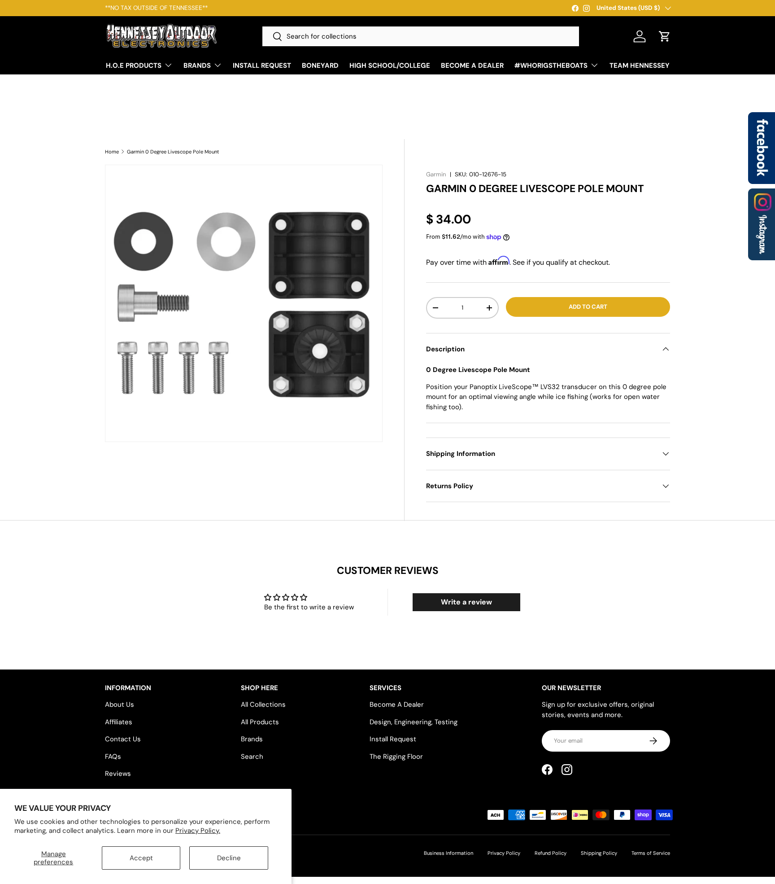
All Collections (263, 704)
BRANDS (197, 65)
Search (252, 756)
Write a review (466, 602)
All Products (260, 722)
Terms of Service (650, 853)
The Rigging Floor (396, 756)
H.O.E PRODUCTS (133, 65)
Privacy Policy (504, 853)
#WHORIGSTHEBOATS (551, 65)
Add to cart (588, 307)
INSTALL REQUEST (262, 65)
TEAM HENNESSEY (640, 65)
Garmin (436, 174)
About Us (119, 704)
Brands (252, 739)
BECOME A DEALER (472, 65)
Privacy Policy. (197, 830)
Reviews (118, 773)
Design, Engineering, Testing (413, 722)
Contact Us (123, 739)
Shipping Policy (599, 853)
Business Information (448, 853)
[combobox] (420, 36)
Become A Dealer (397, 704)
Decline (229, 857)
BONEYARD (320, 65)
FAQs (113, 756)
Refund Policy (550, 853)
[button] (665, 36)
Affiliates (118, 722)
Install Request (393, 739)
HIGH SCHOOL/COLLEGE (389, 65)
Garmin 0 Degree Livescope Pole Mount (173, 151)
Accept (141, 857)
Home (112, 151)
